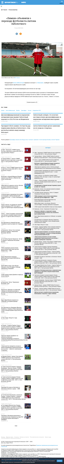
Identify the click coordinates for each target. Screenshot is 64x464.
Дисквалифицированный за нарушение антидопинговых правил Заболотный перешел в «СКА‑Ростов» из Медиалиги (15, 117)
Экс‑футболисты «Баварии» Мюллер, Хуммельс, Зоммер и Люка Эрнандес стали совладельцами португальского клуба (46, 221)
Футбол (4, 9)
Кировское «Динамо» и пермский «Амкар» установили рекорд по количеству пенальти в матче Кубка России (46, 212)
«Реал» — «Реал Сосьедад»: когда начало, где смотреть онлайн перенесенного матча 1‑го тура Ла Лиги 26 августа (47, 182)
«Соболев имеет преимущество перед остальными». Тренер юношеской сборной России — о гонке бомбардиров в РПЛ (47, 172)
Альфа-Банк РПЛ (37, 110)
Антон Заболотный (18, 82)
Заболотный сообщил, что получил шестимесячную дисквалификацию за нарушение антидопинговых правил (47, 117)
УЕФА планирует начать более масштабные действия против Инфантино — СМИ (45, 196)
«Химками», (40, 82)
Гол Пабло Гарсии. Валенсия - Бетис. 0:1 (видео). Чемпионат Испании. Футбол (46, 193)
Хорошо (59, 460)
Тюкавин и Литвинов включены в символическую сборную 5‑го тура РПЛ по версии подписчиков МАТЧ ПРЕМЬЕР (47, 271)
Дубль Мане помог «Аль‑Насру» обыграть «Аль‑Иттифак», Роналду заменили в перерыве (46, 204)
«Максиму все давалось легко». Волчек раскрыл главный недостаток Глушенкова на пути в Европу (47, 167)
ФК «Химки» (17, 77)
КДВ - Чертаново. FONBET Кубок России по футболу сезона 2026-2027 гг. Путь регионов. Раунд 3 (47, 153)
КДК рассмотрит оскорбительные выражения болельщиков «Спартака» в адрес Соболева (46, 292)
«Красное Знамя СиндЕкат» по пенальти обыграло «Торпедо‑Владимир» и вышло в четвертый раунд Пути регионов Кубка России (47, 233)
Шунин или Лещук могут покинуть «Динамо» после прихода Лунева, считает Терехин (37, 139)
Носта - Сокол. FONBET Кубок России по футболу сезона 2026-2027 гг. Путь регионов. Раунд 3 (46, 160)
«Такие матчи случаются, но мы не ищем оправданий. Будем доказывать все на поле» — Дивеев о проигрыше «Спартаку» (46, 238)
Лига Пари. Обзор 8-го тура (41, 224)
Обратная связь (9, 437)
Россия (29, 110)
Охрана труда (48, 437)
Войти (61, 3)
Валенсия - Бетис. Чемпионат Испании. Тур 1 (46, 209)
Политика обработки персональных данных (11, 438)
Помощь (3, 437)
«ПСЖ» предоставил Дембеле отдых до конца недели (48, 206)
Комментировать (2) (32, 102)
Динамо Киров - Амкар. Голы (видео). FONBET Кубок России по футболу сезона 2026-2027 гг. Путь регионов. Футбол (47, 243)
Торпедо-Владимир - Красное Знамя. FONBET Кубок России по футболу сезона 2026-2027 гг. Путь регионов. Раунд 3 (47, 281)
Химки (2, 110)
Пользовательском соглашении (14, 460)
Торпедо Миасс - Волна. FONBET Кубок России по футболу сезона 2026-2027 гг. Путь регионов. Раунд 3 (47, 156)
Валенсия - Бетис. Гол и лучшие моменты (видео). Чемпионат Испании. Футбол (47, 189)
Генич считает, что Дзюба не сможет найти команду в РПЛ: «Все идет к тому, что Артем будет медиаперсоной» (47, 177)
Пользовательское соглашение (37, 437)
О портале (16, 437)
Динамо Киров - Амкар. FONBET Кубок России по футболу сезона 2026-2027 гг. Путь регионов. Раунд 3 (47, 285)
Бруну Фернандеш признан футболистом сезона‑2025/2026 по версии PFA (45, 200)
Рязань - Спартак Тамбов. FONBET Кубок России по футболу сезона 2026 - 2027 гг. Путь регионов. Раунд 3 (47, 289)
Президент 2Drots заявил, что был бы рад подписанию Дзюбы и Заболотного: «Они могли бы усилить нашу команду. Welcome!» (15, 129)
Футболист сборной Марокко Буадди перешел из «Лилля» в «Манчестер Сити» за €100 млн (47, 164)
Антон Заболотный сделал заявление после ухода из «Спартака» (46, 127)
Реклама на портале (24, 437)
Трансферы (13, 9)
